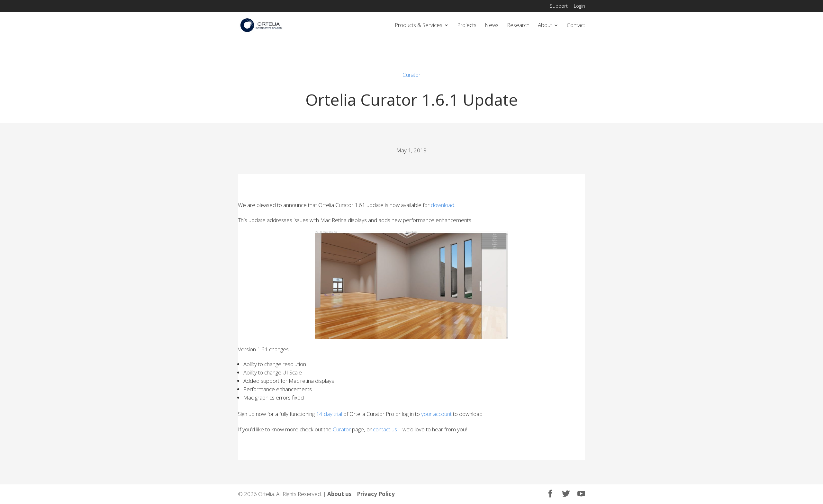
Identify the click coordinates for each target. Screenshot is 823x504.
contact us (385, 429)
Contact (576, 26)
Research (518, 26)
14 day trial (329, 414)
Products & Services (418, 26)
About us (339, 494)
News (492, 26)
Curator (411, 74)
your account (436, 414)
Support (559, 6)
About (545, 26)
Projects (466, 26)
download (442, 205)
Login (579, 6)
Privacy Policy (376, 494)
